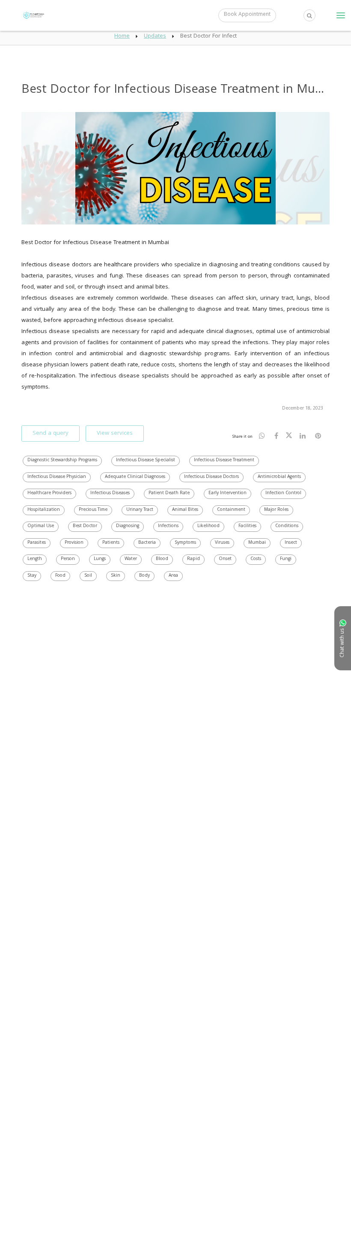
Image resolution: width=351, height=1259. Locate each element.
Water (131, 559)
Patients (110, 543)
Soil (88, 576)
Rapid (193, 559)
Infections (168, 526)
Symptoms (185, 543)
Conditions (286, 526)
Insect (291, 543)
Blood (162, 559)
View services (115, 433)
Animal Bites (185, 510)
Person (68, 559)
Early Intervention (227, 493)
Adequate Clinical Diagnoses (135, 477)
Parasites (36, 543)
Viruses (222, 543)
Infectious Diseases (110, 493)
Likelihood (208, 526)
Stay (31, 576)
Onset (225, 559)
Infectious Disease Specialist (145, 460)
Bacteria (147, 543)
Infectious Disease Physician (56, 477)
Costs (255, 559)
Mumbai (257, 543)
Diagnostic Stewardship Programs (62, 460)
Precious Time (93, 510)
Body (144, 576)
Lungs (100, 559)
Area (173, 576)
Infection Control (283, 493)
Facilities (247, 526)
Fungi (286, 559)
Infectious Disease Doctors (211, 477)
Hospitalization (43, 510)
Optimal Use (40, 526)
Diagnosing (127, 526)
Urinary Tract (139, 510)
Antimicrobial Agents (279, 477)
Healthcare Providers (49, 493)
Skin (115, 576)
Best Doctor (85, 526)
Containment (231, 510)
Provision (74, 543)
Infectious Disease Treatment (224, 460)
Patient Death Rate (169, 493)
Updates (155, 36)
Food (60, 576)
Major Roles (276, 510)
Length (34, 559)
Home (122, 36)
